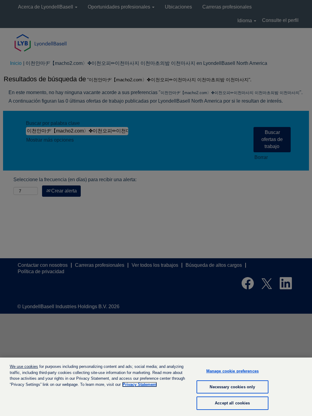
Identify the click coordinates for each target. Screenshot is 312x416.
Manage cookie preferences (232, 371)
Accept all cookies (232, 403)
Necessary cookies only (232, 387)
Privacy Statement (139, 384)
